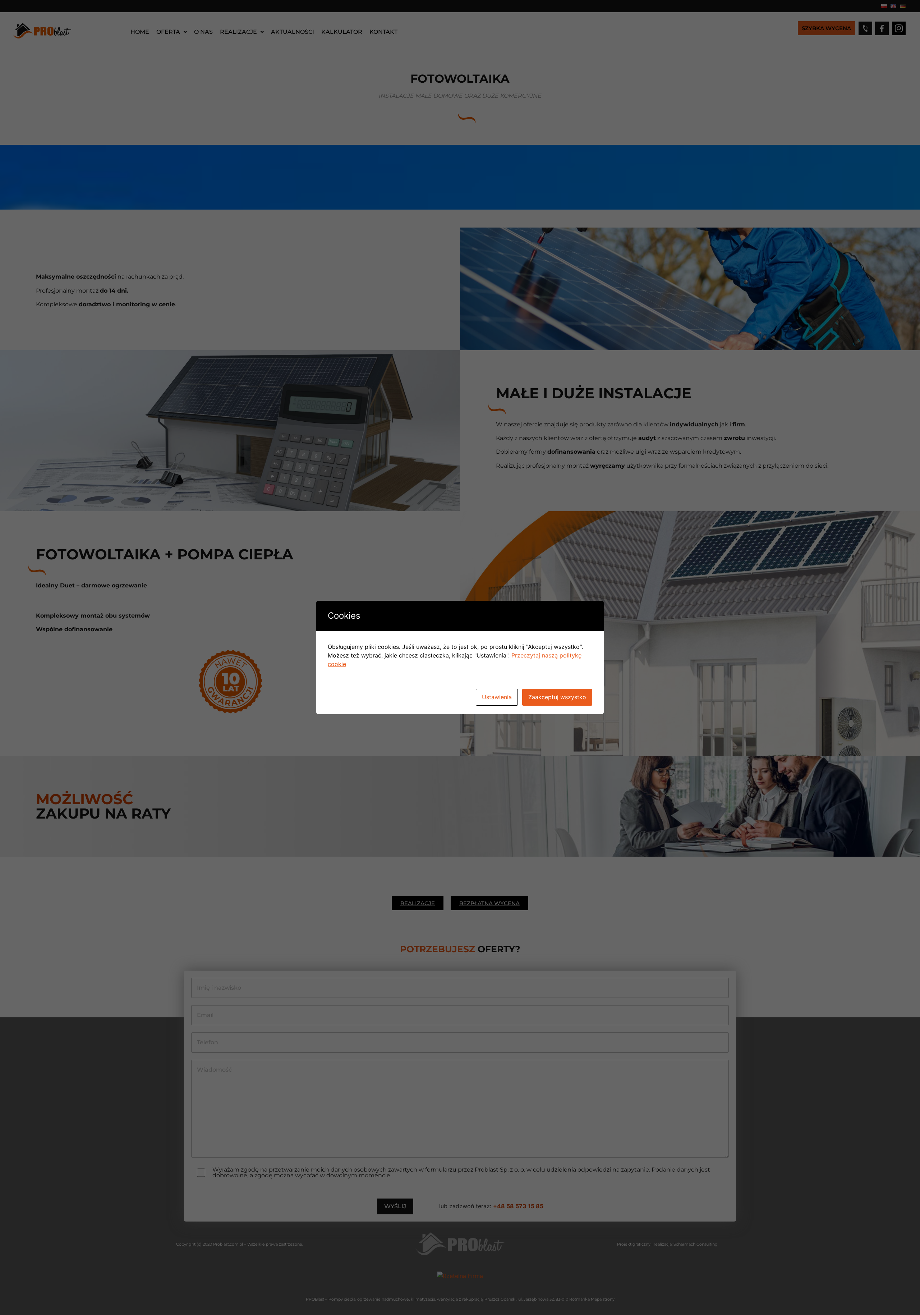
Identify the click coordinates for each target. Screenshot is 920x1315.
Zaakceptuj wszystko (557, 697)
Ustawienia (497, 697)
